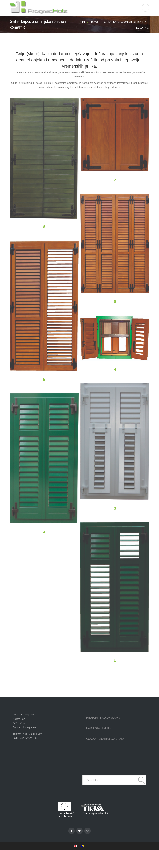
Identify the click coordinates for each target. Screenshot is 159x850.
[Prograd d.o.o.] (79, 8)
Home (82, 22)
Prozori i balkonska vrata (105, 717)
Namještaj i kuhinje (100, 728)
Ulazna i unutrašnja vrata (105, 738)
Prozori (95, 22)
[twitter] (79, 831)
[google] (87, 831)
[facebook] (71, 831)
